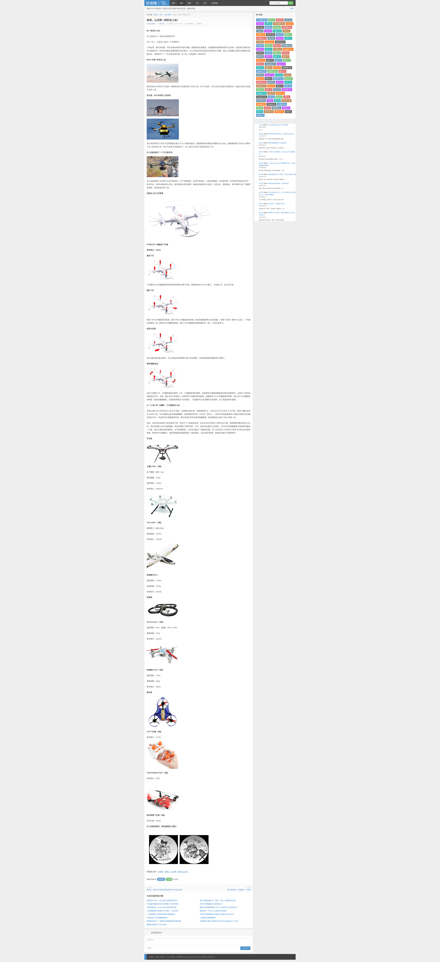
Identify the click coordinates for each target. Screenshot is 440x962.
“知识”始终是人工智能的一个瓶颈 (238, 889)
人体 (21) (260, 49)
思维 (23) (277, 46)
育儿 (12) (280, 82)
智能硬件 (161, 879)
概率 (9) (277, 101)
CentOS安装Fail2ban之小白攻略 (278, 125)
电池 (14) (260, 75)
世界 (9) (286, 97)
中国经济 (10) (261, 93)
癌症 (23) (268, 46)
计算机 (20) (277, 49)
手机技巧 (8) (271, 104)
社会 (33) (286, 31)
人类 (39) (268, 31)
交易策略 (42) (287, 27)
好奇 (181, 3)
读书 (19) (268, 53)
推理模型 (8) (276, 108)
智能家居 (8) (261, 104)
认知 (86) (288, 20)
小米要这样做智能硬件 (208, 917)
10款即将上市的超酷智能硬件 (157, 917)
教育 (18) (260, 57)
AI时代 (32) (270, 35)
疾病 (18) (268, 57)
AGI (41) (259, 31)
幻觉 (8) (267, 108)
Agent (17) (281, 64)
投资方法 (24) (280, 42)
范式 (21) (268, 49)
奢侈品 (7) (260, 115)
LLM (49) (289, 24)
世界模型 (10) (287, 90)
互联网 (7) (286, 108)
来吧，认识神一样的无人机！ (163, 20)
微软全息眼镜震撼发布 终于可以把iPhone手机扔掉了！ (219, 907)
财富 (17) (287, 60)
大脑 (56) (268, 24)
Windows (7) (269, 112)
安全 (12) (288, 82)
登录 (291, 8)
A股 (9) (270, 101)
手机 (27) (280, 38)
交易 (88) (280, 20)
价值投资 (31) (261, 38)
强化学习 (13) (278, 79)
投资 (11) (279, 86)
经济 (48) (260, 27)
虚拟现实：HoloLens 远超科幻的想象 (213, 911)
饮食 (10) (288, 86)
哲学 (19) (260, 53)
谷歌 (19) (277, 53)
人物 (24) (260, 46)
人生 (197, 3)
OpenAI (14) (269, 75)
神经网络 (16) (287, 68)
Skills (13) (288, 79)
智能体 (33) (260, 35)
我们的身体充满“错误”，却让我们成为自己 (281, 134)
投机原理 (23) (287, 46)
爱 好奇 (162, 24)
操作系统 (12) (261, 82)
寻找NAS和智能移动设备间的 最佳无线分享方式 (217, 914)
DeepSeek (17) (270, 64)
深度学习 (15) (272, 71)
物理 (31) (288, 35)
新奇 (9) (279, 97)
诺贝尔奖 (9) (261, 101)
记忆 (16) (277, 68)
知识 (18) (285, 53)
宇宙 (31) (279, 35)
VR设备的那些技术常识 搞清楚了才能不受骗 (162, 904)
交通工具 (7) (279, 112)
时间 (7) (288, 112)
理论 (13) (260, 79)
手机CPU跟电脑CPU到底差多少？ (212, 904)
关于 (205, 3)
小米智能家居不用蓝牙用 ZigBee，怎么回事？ (163, 911)
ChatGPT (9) (286, 101)
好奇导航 (214, 3)
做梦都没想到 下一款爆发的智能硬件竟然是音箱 (164, 921)
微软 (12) (271, 82)
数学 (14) (282, 71)
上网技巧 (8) (282, 104)
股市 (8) (259, 108)
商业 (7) (259, 112)
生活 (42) (277, 27)
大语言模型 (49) (279, 24)
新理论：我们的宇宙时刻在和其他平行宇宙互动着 (164, 889)
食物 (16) (268, 68)
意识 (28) (271, 38)
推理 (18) (277, 57)
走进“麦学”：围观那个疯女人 (277, 204)
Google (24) (269, 42)
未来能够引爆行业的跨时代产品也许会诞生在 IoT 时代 (219, 921)
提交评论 (246, 948)
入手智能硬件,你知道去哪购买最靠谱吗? (161, 914)
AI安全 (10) (280, 93)
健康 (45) (268, 27)
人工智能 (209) (261, 20)
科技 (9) (271, 97)
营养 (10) (260, 90)
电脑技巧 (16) (261, 71)
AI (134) (271, 20)
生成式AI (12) (261, 86)
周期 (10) (268, 90)
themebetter (186, 957)
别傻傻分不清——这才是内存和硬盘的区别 (162, 900)
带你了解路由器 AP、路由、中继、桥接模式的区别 (218, 900)
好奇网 (157, 3)
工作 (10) (277, 90)
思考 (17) (278, 60)
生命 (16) (260, 68)
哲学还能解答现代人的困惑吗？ (277, 143)
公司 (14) (279, 75)
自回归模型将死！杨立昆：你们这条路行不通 (282, 174)
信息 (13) (268, 79)
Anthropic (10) (261, 97)
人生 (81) (260, 24)
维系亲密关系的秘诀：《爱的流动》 (278, 183)
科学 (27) (288, 38)
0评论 (199, 24)
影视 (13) (287, 75)
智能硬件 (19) (288, 49)
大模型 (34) (277, 31)
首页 (173, 3)
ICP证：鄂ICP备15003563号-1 (205, 957)
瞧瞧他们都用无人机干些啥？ (157, 924)
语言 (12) (271, 86)
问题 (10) (271, 93)
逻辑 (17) (270, 60)
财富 (189, 3)
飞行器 (169, 879)
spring (261, 125)
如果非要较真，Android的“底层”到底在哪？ (162, 907)
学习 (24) (260, 42)
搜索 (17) (285, 57)
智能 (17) (260, 64)
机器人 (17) (260, 60)
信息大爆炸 (167, 15)
